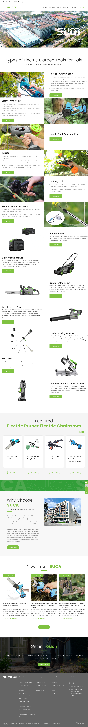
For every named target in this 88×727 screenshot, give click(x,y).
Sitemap (46, 723)
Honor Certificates (41, 685)
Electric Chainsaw (11, 101)
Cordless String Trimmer (62, 333)
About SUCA (13, 547)
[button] (85, 27)
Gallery (54, 696)
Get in (44, 646)
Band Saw (7, 358)
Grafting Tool (56, 181)
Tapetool (6, 153)
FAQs (53, 688)
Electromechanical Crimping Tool (67, 383)
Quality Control (40, 690)
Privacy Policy (56, 723)
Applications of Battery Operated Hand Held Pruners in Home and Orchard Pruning (44, 605)
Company (52, 7)
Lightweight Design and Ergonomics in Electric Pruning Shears (15, 605)
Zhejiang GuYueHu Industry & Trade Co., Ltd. (21, 723)
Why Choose (21, 504)
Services (58, 7)
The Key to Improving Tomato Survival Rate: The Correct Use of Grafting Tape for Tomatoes (72, 605)
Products (44, 7)
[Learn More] (44, 29)
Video (53, 690)
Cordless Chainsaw (60, 283)
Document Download (58, 685)
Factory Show (39, 688)
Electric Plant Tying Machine (64, 134)
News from (44, 566)
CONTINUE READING (9, 619)
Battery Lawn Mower (12, 258)
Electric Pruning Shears (61, 74)
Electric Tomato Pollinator (15, 206)
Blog (53, 693)
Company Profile (40, 682)
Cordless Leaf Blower (13, 307)
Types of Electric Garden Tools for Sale (44, 60)
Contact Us (73, 7)
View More (44, 627)
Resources (66, 7)
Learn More (56, 95)
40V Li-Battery (57, 233)
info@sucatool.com (25, 2)
